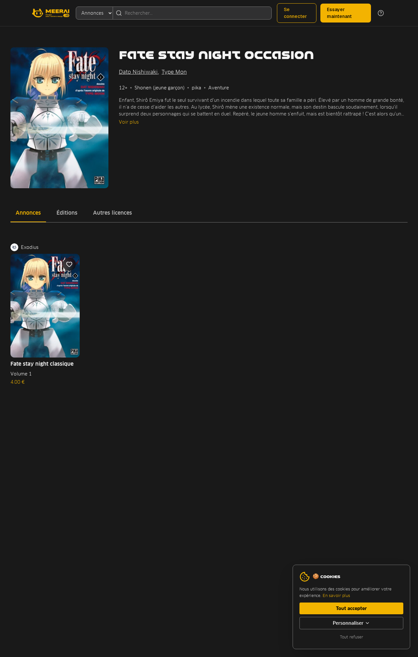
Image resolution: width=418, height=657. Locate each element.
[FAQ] (381, 13)
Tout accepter (351, 608)
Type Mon (174, 72)
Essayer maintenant (339, 13)
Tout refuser (351, 636)
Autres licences (112, 212)
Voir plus (129, 122)
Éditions (66, 212)
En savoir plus (336, 595)
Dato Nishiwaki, (139, 72)
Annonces (28, 212)
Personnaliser (348, 623)
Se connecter (295, 13)
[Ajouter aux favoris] (69, 264)
